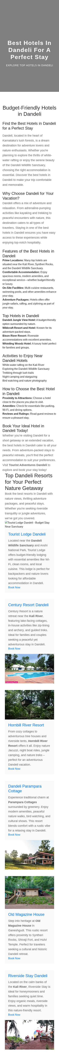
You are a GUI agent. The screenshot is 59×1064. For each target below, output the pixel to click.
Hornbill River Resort (26, 725)
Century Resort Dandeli (28, 605)
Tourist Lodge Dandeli (27, 534)
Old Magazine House (26, 914)
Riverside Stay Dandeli (27, 975)
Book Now (14, 587)
